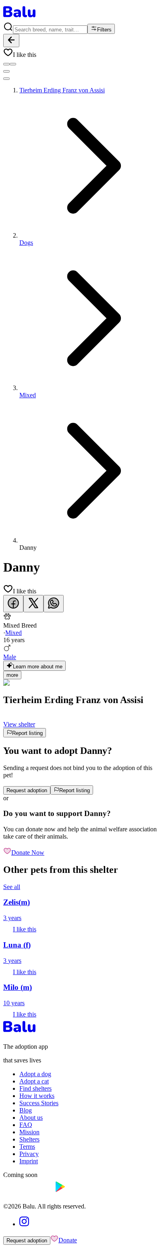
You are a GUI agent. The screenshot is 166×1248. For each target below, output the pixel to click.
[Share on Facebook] (13, 603)
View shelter (19, 724)
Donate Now (27, 852)
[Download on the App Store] (27, 1192)
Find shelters (35, 1088)
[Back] (11, 40)
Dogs (26, 242)
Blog (25, 1110)
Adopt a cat (34, 1081)
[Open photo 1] (6, 64)
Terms (27, 1146)
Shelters (29, 1139)
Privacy (29, 1153)
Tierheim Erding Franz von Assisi (62, 90)
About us (31, 1117)
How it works (36, 1095)
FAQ (25, 1124)
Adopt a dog (35, 1074)
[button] (83, 52)
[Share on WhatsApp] (54, 603)
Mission (29, 1132)
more (12, 675)
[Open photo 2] (13, 64)
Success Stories (38, 1103)
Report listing (27, 733)
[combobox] (50, 29)
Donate (67, 1240)
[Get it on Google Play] (79, 1192)
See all (11, 886)
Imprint (28, 1161)
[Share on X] (33, 603)
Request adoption (26, 790)
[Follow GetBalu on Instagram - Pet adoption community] (24, 1224)
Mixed (27, 395)
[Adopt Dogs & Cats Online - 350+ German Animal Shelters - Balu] (19, 18)
